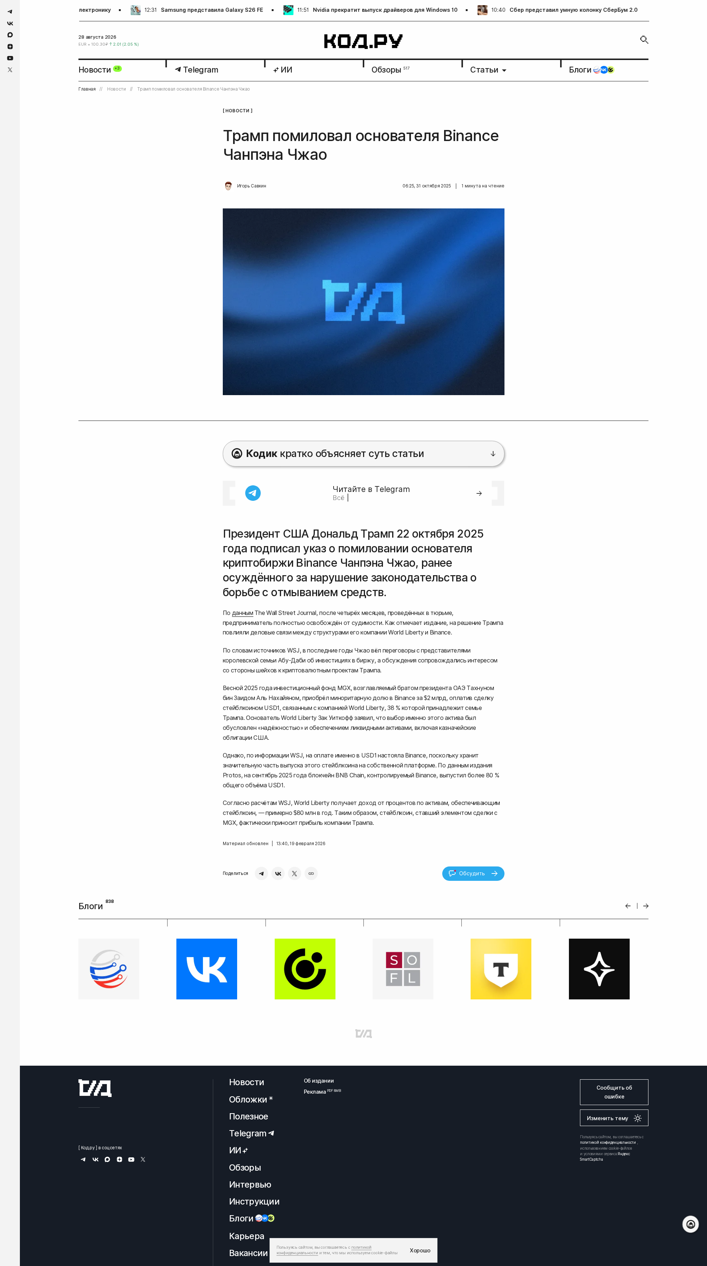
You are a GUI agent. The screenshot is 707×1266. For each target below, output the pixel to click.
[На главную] (363, 41)
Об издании (319, 1080)
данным (242, 612)
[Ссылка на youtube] (10, 58)
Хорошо (420, 1250)
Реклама (319, 1092)
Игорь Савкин (251, 186)
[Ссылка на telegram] (10, 12)
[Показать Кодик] (690, 1224)
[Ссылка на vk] (10, 23)
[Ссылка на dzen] (10, 47)
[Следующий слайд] (646, 906)
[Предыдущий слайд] (628, 906)
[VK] (278, 873)
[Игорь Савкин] (228, 186)
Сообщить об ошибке (614, 1092)
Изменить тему (607, 1118)
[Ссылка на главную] (95, 1088)
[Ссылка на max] (10, 35)
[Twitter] (294, 873)
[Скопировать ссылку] (311, 873)
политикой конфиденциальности (608, 1142)
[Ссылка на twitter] (10, 70)
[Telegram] (261, 873)
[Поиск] (644, 40)
